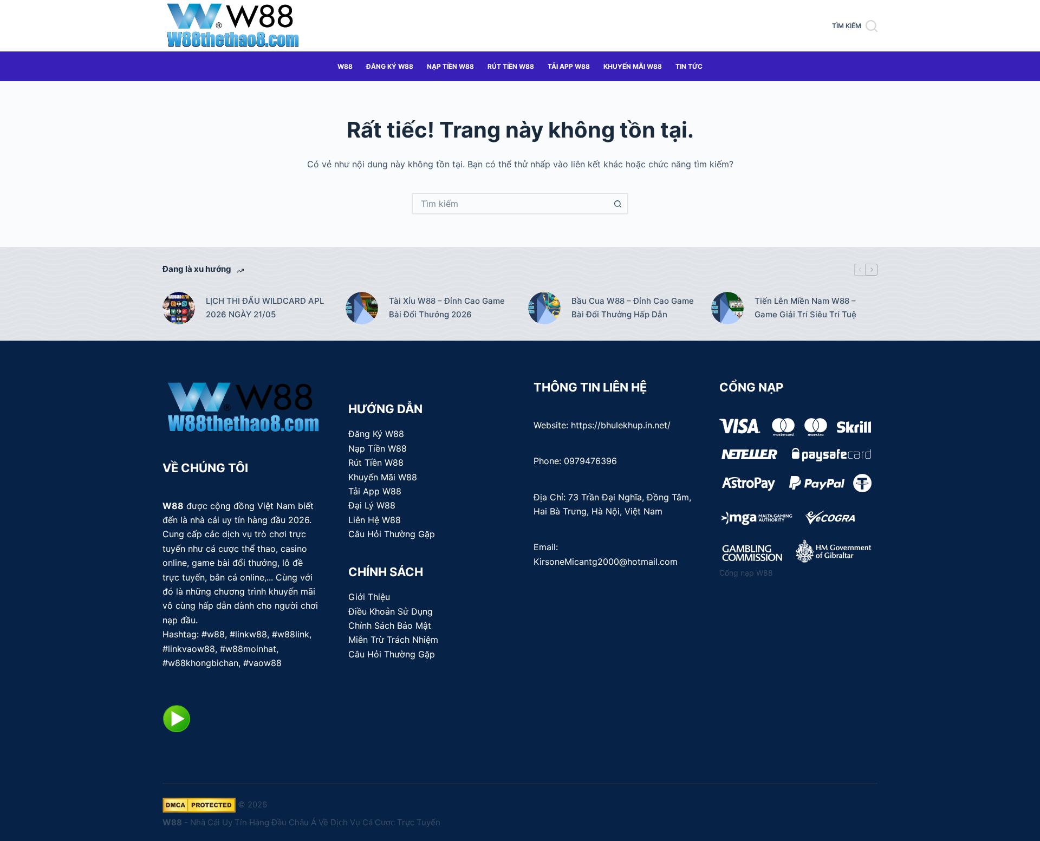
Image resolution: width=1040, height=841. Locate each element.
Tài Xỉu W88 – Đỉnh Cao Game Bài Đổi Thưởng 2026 (447, 308)
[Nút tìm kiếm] (617, 203)
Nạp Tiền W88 (450, 66)
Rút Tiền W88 (510, 66)
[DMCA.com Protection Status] (199, 804)
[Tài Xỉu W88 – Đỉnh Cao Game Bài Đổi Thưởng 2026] (362, 308)
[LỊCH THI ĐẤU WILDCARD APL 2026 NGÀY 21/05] (178, 308)
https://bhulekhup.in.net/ (621, 425)
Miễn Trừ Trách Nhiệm (393, 639)
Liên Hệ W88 (374, 519)
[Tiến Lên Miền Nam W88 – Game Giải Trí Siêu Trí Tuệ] (727, 308)
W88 (345, 66)
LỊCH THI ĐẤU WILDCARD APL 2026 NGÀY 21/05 (265, 308)
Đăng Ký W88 (389, 66)
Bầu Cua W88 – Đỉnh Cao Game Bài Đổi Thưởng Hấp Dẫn (632, 308)
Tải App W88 (569, 66)
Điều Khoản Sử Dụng (390, 611)
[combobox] (510, 203)
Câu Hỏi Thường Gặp (391, 534)
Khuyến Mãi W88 (632, 66)
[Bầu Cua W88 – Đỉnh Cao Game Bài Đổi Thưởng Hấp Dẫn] (544, 308)
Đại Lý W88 (371, 505)
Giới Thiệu (369, 596)
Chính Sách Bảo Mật (389, 625)
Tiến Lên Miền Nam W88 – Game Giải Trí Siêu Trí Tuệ (805, 308)
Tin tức (689, 66)
